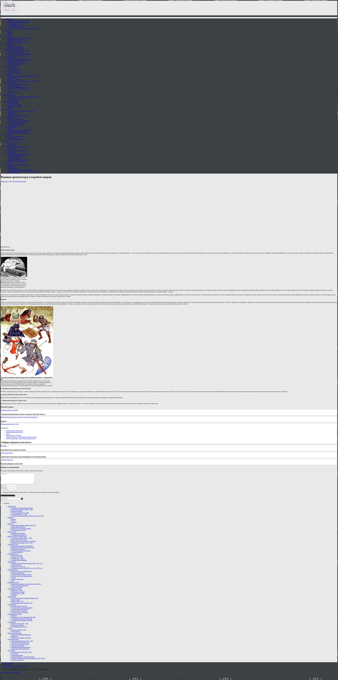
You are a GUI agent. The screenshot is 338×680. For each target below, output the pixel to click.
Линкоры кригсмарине (14, 46)
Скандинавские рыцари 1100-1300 (18, 131)
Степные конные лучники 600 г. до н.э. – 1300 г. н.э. (23, 81)
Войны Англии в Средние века (13, 49)
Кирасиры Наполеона (14, 158)
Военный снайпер (13, 24)
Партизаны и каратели (14, 62)
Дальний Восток (9, 66)
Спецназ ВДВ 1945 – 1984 (15, 27)
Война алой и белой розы (15, 52)
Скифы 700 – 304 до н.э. (15, 79)
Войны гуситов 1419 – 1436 (16, 136)
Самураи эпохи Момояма (15, 73)
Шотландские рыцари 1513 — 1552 (18, 55)
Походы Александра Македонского (18, 89)
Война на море (8, 44)
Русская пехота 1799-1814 (15, 123)
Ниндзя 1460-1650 (13, 68)
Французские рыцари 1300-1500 (17, 150)
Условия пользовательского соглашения (16, 666)
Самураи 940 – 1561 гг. (14, 71)
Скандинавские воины (11, 127)
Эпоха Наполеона (9, 152)
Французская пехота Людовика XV (18, 115)
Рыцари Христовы (13, 100)
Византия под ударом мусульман (17, 41)
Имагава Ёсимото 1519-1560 (13, 435)
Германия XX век (9, 57)
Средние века (8, 134)
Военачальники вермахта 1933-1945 (18, 58)
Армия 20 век (8, 19)
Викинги (10, 128)
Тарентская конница (14, 92)
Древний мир (8, 74)
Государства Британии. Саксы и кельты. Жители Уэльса (21, 438)
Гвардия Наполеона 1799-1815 (17, 155)
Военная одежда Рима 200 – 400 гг (18, 165)
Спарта (10, 90)
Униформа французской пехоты (14, 430)
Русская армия (8, 117)
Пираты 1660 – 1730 (14, 114)
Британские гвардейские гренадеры (18, 20)
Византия (7, 36)
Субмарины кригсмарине (15, 47)
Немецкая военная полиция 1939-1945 (19, 60)
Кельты (10, 32)
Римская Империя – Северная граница (19, 169)
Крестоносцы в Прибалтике (16, 98)
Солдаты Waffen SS (13, 65)
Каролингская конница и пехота (14, 432)
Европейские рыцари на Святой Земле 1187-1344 (22, 96)
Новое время (8, 109)
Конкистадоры (12, 112)
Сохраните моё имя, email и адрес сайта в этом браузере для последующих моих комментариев (30, 492)
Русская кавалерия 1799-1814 (16, 122)
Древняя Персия (13, 77)
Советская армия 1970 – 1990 (16, 25)
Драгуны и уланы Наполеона (16, 157)
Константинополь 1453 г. (15, 43)
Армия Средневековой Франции (17, 147)
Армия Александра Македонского (18, 84)
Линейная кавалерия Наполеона (17, 160)
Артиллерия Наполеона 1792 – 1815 (18, 153)
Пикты (10, 33)
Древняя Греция (9, 82)
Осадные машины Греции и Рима (18, 87)
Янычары (10, 108)
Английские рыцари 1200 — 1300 (18, 51)
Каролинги (11, 149)
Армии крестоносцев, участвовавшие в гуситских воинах (21, 437)
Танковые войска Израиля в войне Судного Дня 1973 (24, 28)
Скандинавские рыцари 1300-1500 (18, 133)
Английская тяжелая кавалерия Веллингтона (21, 111)
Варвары (7, 30)
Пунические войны (13, 168)
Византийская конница (15, 39)
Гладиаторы (11, 166)
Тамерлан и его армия (14, 104)
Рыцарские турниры (14, 138)
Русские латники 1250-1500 (16, 125)
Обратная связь (8, 663)
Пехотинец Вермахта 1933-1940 (17, 63)
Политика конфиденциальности (10, 672)
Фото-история (12, 144)
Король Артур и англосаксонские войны (20, 54)
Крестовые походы (10, 95)
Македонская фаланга (14, 85)
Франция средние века (11, 146)
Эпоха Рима (7, 163)
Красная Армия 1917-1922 (16, 119)
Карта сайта (7, 664)
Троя (9, 93)
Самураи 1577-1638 (13, 70)
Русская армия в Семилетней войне (18, 120)
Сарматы (10, 35)
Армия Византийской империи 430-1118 (20, 38)
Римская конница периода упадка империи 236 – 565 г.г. (25, 171)
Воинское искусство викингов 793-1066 (20, 130)
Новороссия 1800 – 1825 (15, 142)
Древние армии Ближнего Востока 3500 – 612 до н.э (23, 76)
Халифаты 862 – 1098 (14, 106)
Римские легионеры (14, 172)
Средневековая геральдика (16, 139)
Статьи (6, 141)
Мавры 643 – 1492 (13, 103)
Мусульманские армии (11, 101)
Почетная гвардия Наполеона (17, 161)
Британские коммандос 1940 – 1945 (18, 22)
